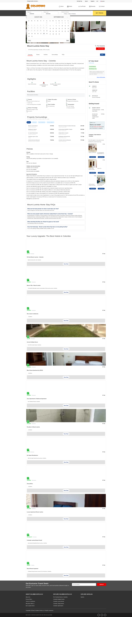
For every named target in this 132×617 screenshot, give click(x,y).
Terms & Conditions (30, 601)
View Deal (93, 157)
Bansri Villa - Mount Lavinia (33, 285)
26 (37, 33)
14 (53, 28)
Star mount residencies (32, 313)
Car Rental (82, 6)
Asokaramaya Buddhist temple (42, 217)
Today (29, 40)
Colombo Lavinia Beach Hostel (34, 540)
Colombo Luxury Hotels (58, 601)
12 (68, 25)
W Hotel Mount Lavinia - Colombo (35, 257)
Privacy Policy (29, 599)
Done (68, 40)
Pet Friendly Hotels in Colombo (60, 597)
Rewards (93, 6)
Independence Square (63, 217)
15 (56, 28)
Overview (30, 54)
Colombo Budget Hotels (58, 599)
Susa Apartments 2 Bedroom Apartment (36, 398)
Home (62, 6)
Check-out (46, 12)
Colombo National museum (50, 218)
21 (43, 30)
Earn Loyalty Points (30, 606)
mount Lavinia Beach (61, 215)
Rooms (38, 54)
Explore (82, 597)
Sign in (86, 1)
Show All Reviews (101, 77)
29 (46, 33)
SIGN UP (102, 584)
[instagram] (105, 615)
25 (34, 33)
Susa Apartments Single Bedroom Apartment (100, 153)
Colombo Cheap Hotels (58, 603)
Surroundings (55, 54)
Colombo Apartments (58, 606)
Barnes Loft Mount (92, 152)
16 (59, 28)
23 (28, 33)
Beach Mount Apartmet (32, 568)
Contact (102, 6)
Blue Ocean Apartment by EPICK (35, 370)
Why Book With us (30, 603)
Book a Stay (100, 48)
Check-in (29, 12)
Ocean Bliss (30, 483)
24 (31, 33)
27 (40, 33)
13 (50, 28)
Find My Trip (79, 1)
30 (28, 36)
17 (62, 28)
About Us (28, 597)
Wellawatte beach (31, 217)
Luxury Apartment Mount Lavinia (35, 512)
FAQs (63, 54)
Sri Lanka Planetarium (53, 217)
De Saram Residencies (32, 455)
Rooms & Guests (65, 12)
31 (31, 36)
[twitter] (102, 615)
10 (62, 25)
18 (65, 28)
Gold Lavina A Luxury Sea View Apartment (92, 185)
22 (46, 30)
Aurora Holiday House (32, 342)
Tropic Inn (99, 168)
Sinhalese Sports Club (72, 217)
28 (43, 33)
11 (65, 25)
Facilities (46, 54)
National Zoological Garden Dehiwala (74, 215)
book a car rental (97, 127)
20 (50, 31)
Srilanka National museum (39, 218)
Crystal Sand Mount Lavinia (91, 169)
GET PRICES (99, 13)
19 (68, 28)
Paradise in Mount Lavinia (33, 427)
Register (92, 1)
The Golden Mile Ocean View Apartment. (100, 185)
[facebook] (99, 615)
